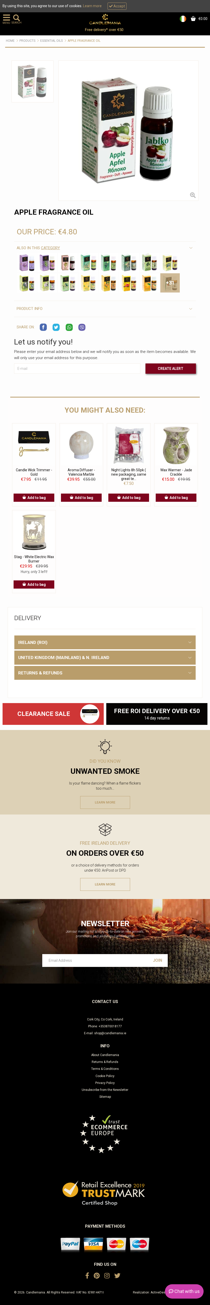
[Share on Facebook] (43, 327)
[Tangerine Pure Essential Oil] (149, 283)
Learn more (92, 6)
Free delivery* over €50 (104, 29)
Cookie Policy (105, 1076)
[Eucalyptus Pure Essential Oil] (27, 283)
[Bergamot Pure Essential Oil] (109, 283)
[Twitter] (117, 1275)
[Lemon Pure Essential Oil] (88, 283)
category (50, 248)
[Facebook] (87, 1275)
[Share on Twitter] (56, 327)
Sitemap (105, 1097)
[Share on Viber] (82, 327)
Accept (119, 6)
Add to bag (36, 498)
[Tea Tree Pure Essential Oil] (149, 262)
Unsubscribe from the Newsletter (105, 1090)
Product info (30, 308)
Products (27, 41)
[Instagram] (107, 1275)
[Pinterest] (97, 1275)
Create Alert (170, 369)
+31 (170, 283)
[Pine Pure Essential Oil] (129, 262)
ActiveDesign (160, 1292)
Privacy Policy (105, 1083)
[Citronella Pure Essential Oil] (170, 262)
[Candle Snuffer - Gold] (89, 714)
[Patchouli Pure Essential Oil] (47, 283)
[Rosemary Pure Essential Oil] (47, 262)
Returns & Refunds (105, 1062)
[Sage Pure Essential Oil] (68, 262)
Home (10, 41)
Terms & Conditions (105, 1069)
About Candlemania (105, 1055)
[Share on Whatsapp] (69, 327)
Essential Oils (51, 41)
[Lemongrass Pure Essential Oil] (88, 262)
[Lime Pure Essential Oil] (68, 283)
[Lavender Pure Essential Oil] (27, 262)
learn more (105, 802)
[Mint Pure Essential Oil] (109, 262)
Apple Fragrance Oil (84, 41)
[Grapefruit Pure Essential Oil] (129, 283)
